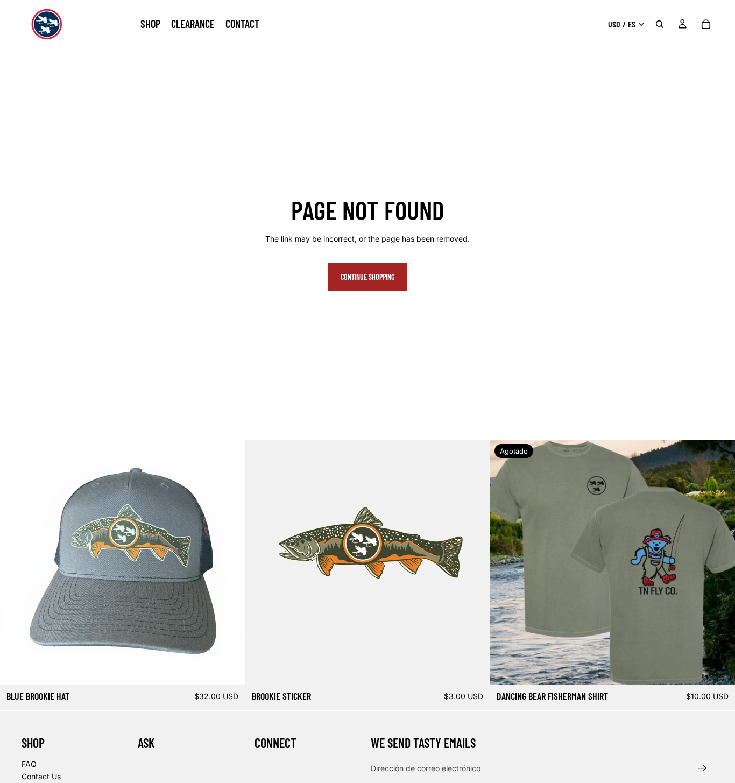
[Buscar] (660, 24)
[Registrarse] (702, 768)
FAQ (29, 763)
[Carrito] (706, 24)
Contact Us (41, 776)
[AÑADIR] (228, 668)
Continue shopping (367, 276)
